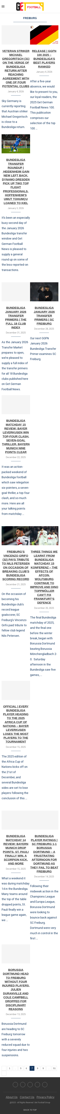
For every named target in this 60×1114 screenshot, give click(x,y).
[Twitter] (22, 1084)
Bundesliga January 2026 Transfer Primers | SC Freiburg (44, 315)
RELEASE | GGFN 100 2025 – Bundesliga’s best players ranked (44, 58)
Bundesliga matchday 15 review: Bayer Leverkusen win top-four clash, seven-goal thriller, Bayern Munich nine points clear (16, 436)
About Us (12, 1097)
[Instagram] (30, 1084)
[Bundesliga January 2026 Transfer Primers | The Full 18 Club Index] (16, 291)
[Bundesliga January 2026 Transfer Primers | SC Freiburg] (44, 291)
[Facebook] (15, 1084)
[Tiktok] (44, 1084)
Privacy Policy (45, 1097)
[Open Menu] (3, 6)
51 (54, 1068)
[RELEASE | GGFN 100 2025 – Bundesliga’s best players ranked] (44, 34)
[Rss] (37, 1084)
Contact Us (27, 1097)
